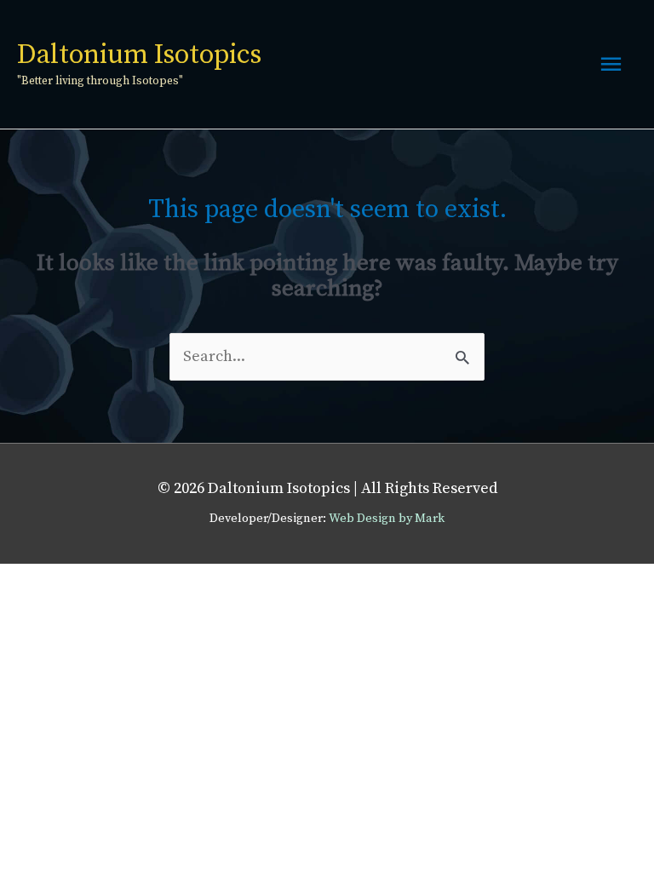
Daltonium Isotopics (139, 55)
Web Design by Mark (387, 518)
